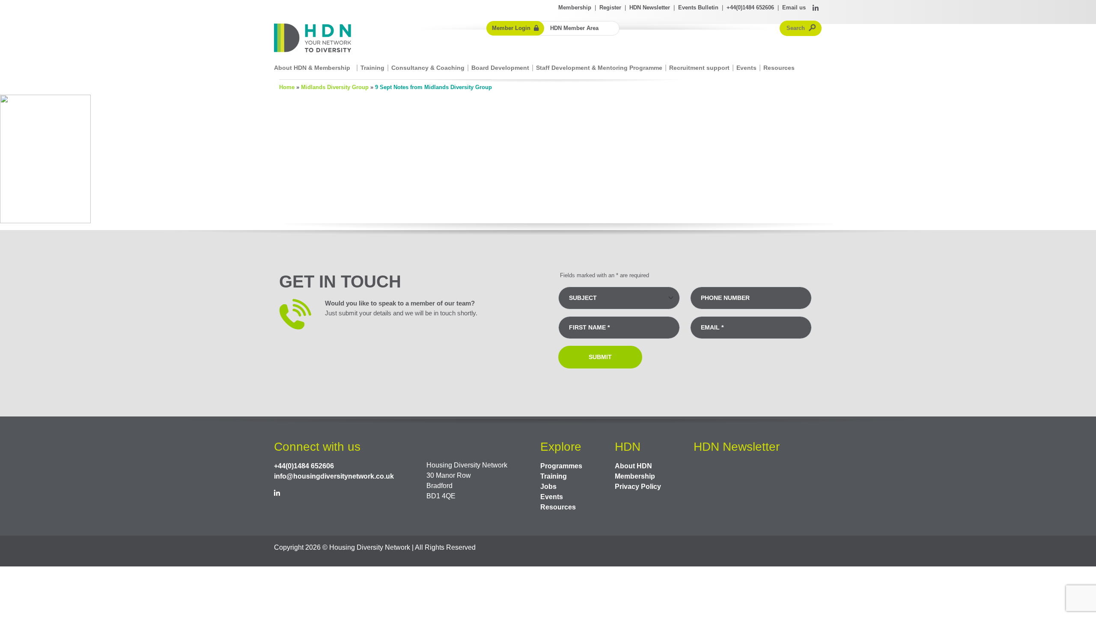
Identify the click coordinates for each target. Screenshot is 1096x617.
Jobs (548, 486)
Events (746, 67)
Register (610, 7)
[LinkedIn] (815, 8)
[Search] (812, 28)
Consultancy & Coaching (428, 67)
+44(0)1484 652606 (750, 7)
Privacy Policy (638, 486)
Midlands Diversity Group (335, 87)
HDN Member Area (574, 28)
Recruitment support (699, 67)
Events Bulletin (698, 7)
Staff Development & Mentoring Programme (599, 67)
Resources (779, 67)
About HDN (633, 466)
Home (287, 87)
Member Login (511, 28)
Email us (794, 7)
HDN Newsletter (649, 7)
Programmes (561, 466)
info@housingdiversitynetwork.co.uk (334, 476)
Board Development (500, 67)
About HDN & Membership (312, 67)
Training (372, 67)
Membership (574, 7)
